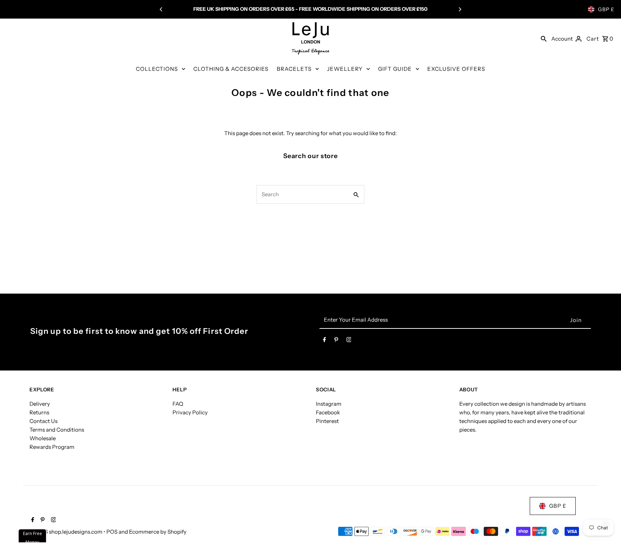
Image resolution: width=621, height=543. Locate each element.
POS (112, 531)
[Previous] (161, 9)
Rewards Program (51, 446)
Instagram (328, 403)
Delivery (39, 403)
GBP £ (606, 9)
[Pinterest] (336, 341)
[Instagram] (348, 341)
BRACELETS (294, 68)
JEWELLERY (345, 68)
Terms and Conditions (56, 429)
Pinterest (327, 421)
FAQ (177, 403)
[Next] (459, 9)
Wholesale (42, 438)
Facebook (328, 412)
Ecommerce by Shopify (158, 531)
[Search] (543, 38)
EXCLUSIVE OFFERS (456, 68)
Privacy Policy (190, 412)
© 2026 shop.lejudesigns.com (66, 531)
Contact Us (43, 421)
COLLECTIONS (157, 68)
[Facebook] (324, 341)
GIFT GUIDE (395, 68)
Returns (39, 412)
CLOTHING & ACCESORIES (230, 68)
